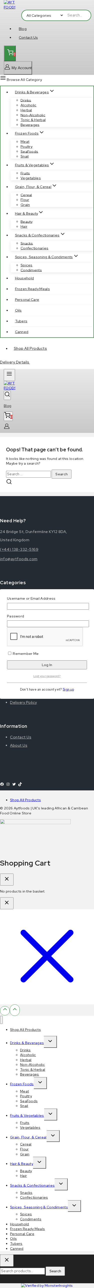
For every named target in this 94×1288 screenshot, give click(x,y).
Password (15, 616)
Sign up (68, 689)
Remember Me (25, 653)
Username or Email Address (31, 598)
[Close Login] (7, 903)
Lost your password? (47, 676)
